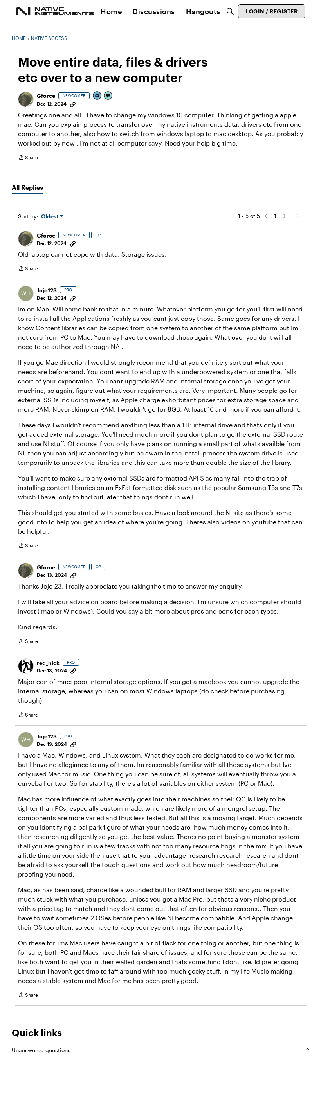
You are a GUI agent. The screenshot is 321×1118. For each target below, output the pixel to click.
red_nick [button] (48, 662)
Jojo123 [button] (47, 290)
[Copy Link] (73, 103)
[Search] (230, 11)
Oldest (50, 216)
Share (28, 158)
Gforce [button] (46, 95)
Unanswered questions (160, 1050)
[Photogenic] (97, 96)
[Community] (55, 11)
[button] (26, 99)
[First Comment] (108, 96)
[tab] (27, 187)
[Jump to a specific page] (296, 216)
